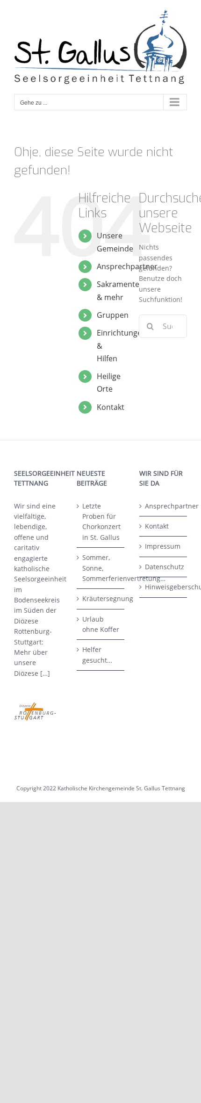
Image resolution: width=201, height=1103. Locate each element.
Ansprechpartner (127, 266)
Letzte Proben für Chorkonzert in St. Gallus (101, 521)
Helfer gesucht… (97, 654)
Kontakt (110, 407)
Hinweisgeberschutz (163, 586)
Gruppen (113, 315)
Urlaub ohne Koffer (100, 624)
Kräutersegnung (101, 598)
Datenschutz (163, 566)
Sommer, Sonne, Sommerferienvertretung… (101, 568)
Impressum (162, 546)
